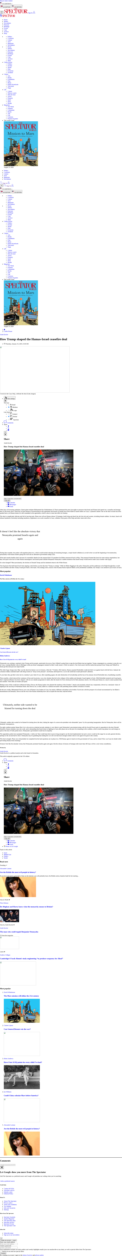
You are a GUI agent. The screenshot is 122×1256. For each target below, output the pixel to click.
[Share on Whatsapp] (8, 430)
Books (10, 77)
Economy (10, 71)
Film (9, 81)
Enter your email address (7, 1242)
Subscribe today (8, 1233)
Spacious (16, 420)
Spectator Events (9, 1224)
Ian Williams (7, 1092)
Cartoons (10, 117)
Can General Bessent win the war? (9, 652)
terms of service (27, 1255)
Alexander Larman (5, 868)
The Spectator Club (10, 1225)
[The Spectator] (16, 13)
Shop (5, 33)
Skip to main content (6, 1)
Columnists (11, 110)
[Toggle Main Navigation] (2, 12)
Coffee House (8, 62)
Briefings (6, 26)
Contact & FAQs (9, 1188)
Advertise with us (9, 1190)
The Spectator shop (9, 1220)
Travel (9, 96)
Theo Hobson (4, 903)
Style (9, 101)
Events (6, 28)
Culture (10, 40)
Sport (9, 100)
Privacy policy (8, 1203)
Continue (3, 1253)
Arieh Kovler (4, 751)
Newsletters (7, 23)
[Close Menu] (1, 185)
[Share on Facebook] (8, 426)
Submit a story (8, 1192)
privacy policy (39, 1255)
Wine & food (11, 95)
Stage (9, 88)
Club (5, 30)
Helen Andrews (5, 656)
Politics (10, 36)
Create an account (6, 1240)
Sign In (30, 13)
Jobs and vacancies (9, 1208)
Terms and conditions (10, 1204)
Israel (5, 853)
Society (10, 65)
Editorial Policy (8, 1194)
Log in (14, 1240)
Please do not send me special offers (13, 1251)
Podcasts (6, 25)
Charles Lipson (5, 648)
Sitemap (6, 1210)
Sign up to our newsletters (11, 1235)
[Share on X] (8, 428)
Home (6, 20)
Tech (9, 42)
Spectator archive (9, 1222)
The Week (11, 107)
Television (11, 86)
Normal (14, 416)
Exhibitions (11, 79)
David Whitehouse (6, 575)
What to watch (12, 93)
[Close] (2, 1167)
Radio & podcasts (13, 84)
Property (10, 98)
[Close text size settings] (5, 401)
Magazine (11, 43)
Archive (6, 31)
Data (9, 69)
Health (10, 103)
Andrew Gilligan (5, 955)
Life (5, 89)
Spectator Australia (9, 1217)
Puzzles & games (13, 118)
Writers (6, 21)
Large (15, 410)
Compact (14, 414)
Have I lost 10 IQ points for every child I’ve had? (13, 659)
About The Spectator (10, 1201)
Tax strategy (7, 1206)
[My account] (34, 13)
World (9, 67)
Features (10, 108)
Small (13, 405)
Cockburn (11, 38)
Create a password (5, 1246)
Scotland (10, 72)
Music (9, 83)
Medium (15, 407)
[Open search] (1, 183)
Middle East (7, 854)
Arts (9, 76)
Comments (9, 423)
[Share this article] (5, 432)
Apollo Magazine (9, 1219)
